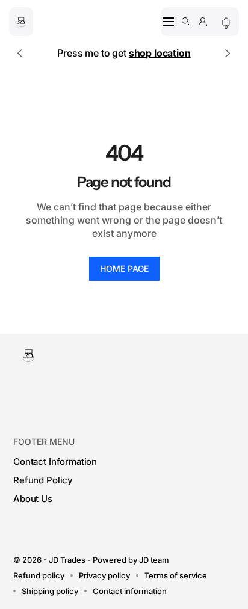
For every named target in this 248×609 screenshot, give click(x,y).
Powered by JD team (131, 560)
